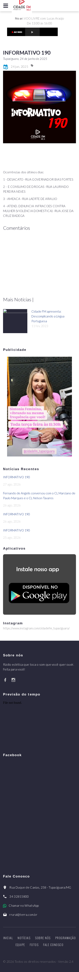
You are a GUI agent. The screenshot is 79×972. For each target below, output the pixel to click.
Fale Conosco (53, 944)
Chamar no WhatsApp (24, 905)
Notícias (24, 938)
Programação (65, 938)
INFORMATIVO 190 (16, 477)
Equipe (20, 944)
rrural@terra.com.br (23, 914)
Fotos (34, 944)
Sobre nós (43, 938)
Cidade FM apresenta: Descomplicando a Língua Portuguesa (47, 316)
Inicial (8, 938)
